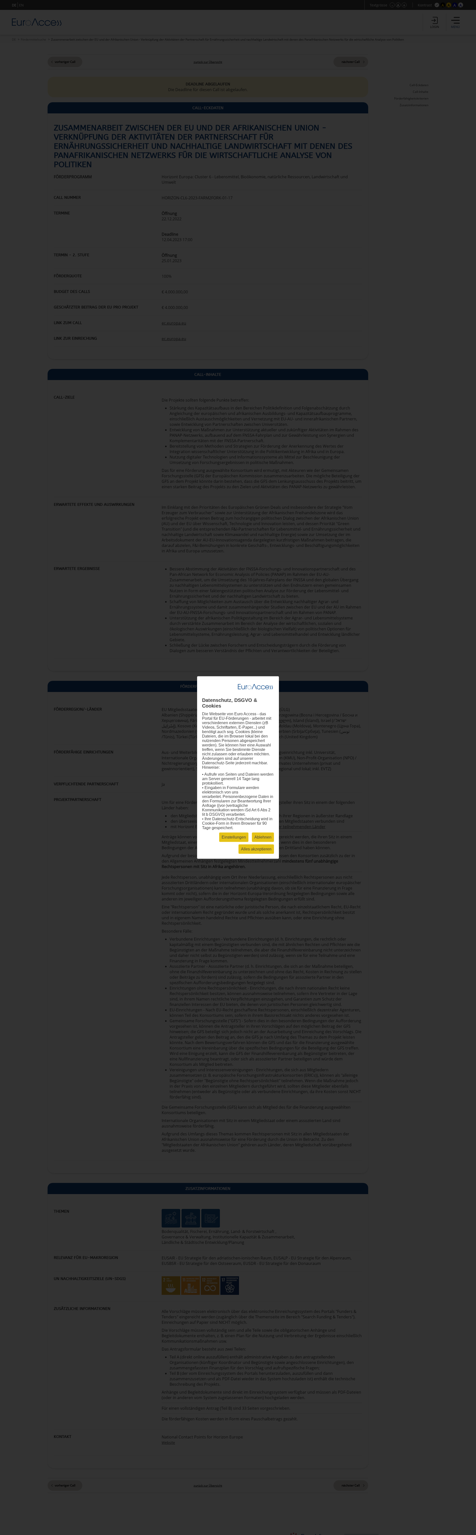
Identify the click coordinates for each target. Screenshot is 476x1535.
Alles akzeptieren (256, 849)
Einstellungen (234, 837)
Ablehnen (262, 837)
